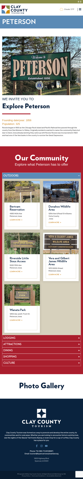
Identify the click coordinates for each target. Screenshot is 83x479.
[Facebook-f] (78, 2)
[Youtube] (46, 446)
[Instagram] (80, 2)
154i (64, 474)
